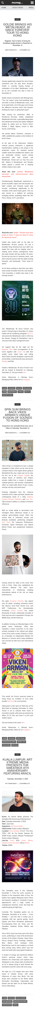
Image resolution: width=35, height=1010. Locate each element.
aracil (15, 1005)
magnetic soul (7, 395)
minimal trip (21, 741)
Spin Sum (10, 701)
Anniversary (7, 1005)
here (24, 372)
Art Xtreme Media (17, 826)
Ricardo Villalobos (14, 499)
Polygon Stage (22, 475)
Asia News (11, 388)
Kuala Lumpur (20, 998)
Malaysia (11, 998)
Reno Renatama (14, 843)
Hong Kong (6, 745)
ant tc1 (27, 391)
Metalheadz (27, 388)
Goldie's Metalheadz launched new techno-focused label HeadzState (17, 174)
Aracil (12, 840)
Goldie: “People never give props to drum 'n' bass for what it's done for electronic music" (17, 235)
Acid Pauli (6, 522)
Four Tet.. (29, 499)
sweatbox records (20, 1001)
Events (18, 19)
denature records (9, 741)
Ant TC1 (30, 333)
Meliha (30, 840)
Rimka (27, 843)
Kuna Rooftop (14, 831)
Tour (4, 391)
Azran (24, 840)
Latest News (17, 7)
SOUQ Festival (17, 610)
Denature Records (16, 601)
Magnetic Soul (7, 349)
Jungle (20, 391)
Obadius (5, 843)
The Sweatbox (7, 1001)
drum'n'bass (12, 391)
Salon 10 (21, 352)
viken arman (21, 738)
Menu (31, 7)
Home (3, 7)
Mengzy (4, 361)
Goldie (19, 388)
